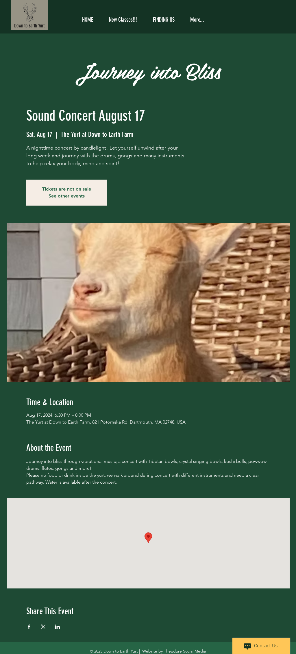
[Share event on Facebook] (29, 627)
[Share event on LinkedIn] (57, 627)
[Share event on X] (43, 627)
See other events (67, 196)
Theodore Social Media (185, 651)
